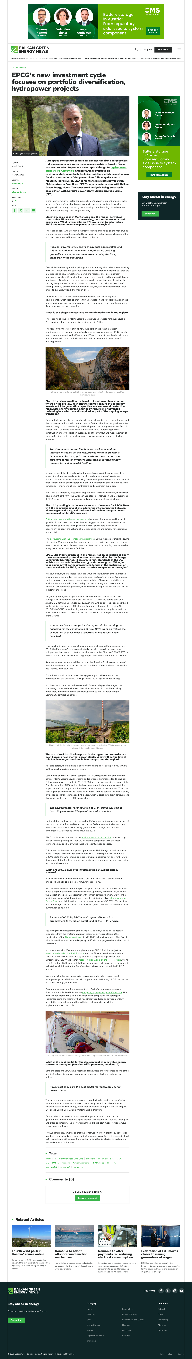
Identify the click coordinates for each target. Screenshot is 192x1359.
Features (165, 59)
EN (145, 50)
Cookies (181, 1354)
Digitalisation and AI (151, 59)
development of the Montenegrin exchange (72, 538)
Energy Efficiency (50, 59)
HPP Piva (111, 1163)
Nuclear (122, 59)
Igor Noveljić (51, 1167)
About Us (162, 1325)
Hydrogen (112, 59)
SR (150, 50)
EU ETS (55, 1163)
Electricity (36, 59)
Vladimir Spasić (19, 192)
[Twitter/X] (20, 210)
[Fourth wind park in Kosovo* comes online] (31, 1236)
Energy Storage (99, 59)
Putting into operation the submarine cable (67, 519)
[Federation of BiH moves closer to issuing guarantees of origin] (160, 1236)
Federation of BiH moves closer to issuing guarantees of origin (159, 1254)
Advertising (163, 1320)
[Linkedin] (27, 210)
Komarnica (78, 1167)
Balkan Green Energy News (27, 1354)
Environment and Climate (76, 59)
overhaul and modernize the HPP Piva (65, 953)
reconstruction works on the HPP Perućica (100, 959)
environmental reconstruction (96, 837)
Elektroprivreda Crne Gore (71, 1158)
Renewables (22, 59)
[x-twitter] (168, 1290)
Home (13, 59)
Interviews (175, 59)
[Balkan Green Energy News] (30, 49)
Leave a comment (87, 1198)
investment (65, 1167)
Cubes (71, 1354)
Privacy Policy (166, 1354)
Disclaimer (162, 1330)
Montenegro (17, 183)
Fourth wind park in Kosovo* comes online (28, 1252)
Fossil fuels (132, 59)
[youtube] (181, 1290)
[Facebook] (14, 210)
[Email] (33, 210)
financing (66, 1163)
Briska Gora (51, 1158)
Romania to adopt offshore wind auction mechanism (71, 1254)
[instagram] (175, 1290)
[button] (136, 49)
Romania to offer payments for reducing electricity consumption (115, 1254)
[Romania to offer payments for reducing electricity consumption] (117, 1236)
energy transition (106, 1158)
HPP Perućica (98, 1163)
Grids (61, 59)
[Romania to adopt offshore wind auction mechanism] (74, 1236)
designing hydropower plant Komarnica (102, 992)
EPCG (119, 1158)
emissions (90, 1158)
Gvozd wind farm (73, 937)
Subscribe (163, 49)
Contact (161, 1314)
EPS (47, 1163)
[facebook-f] (161, 1290)
